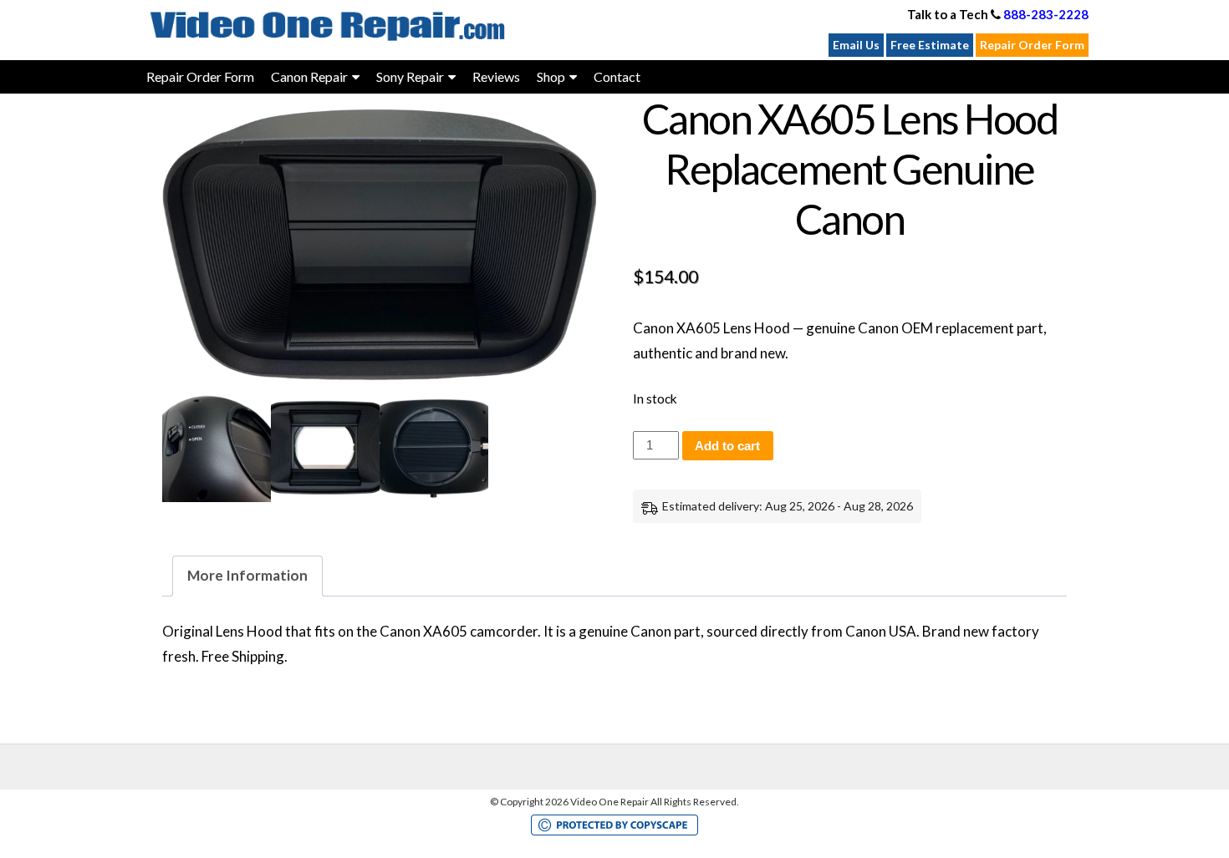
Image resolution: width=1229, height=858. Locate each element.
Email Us (856, 45)
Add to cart (727, 446)
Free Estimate (929, 45)
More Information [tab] (247, 575)
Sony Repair (410, 76)
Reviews (496, 76)
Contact (617, 76)
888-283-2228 (1046, 14)
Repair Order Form (1032, 45)
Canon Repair (309, 76)
